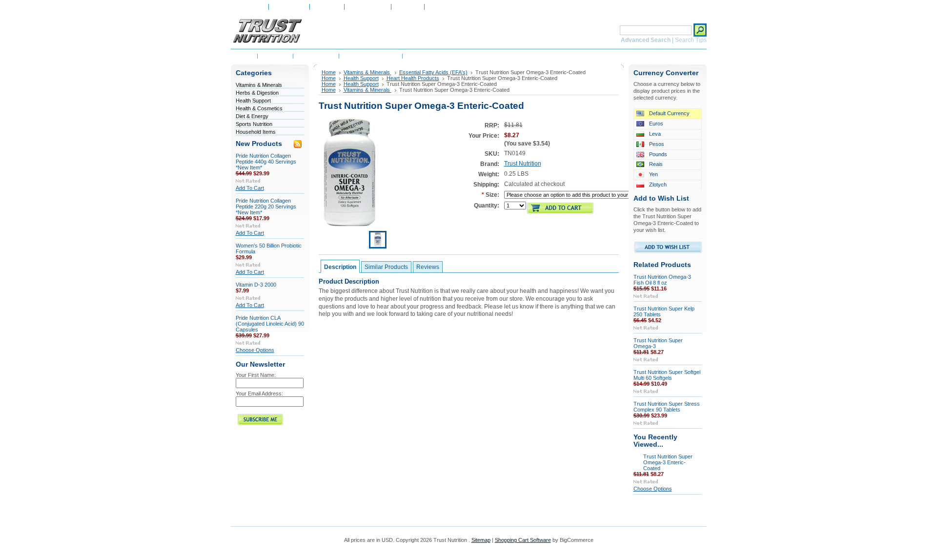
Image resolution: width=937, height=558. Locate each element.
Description (340, 267)
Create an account (475, 7)
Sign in (437, 7)
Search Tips (691, 40)
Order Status (289, 7)
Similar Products (386, 267)
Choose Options (255, 350)
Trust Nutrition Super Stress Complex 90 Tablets (666, 407)
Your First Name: (256, 375)
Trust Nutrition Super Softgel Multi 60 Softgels (666, 375)
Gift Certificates (367, 7)
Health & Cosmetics (259, 108)
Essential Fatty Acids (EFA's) (433, 72)
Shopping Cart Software (523, 540)
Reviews (427, 267)
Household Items (256, 132)
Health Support (253, 100)
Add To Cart (250, 188)
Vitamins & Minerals (259, 85)
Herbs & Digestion (257, 93)
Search (607, 30)
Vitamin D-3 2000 (256, 285)
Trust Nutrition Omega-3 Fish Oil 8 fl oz (662, 280)
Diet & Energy (252, 116)
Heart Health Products (413, 78)
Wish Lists (327, 7)
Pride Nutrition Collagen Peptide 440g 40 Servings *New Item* (266, 161)
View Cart (407, 7)
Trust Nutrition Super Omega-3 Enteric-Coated (668, 462)
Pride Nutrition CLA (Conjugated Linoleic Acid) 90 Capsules (270, 323)
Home (329, 72)
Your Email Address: (259, 393)
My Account (250, 7)
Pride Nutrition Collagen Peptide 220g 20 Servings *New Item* (266, 206)
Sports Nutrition (254, 124)
